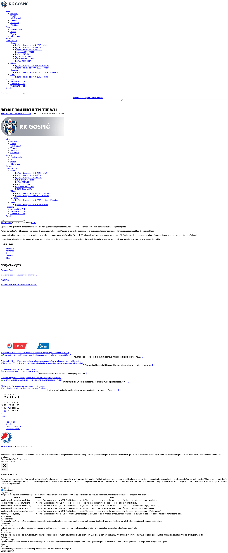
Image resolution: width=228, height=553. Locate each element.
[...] (143, 357)
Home (3, 113)
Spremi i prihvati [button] (7, 551)
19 (8, 408)
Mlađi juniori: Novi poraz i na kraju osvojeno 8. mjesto (23, 386)
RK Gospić (5, 446)
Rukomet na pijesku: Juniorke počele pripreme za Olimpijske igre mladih (31, 378)
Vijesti (17, 113)
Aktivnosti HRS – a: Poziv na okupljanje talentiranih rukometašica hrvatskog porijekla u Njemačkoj (41, 361)
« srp (3, 416)
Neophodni (8, 490)
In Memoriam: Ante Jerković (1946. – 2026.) (19, 369)
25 (5, 410)
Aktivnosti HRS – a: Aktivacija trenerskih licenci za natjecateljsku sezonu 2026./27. (35, 353)
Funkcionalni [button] (6, 516)
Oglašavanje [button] (6, 537)
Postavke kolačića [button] (8, 459)
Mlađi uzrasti (25, 113)
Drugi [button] (3, 544)
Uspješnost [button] (5, 523)
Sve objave (10, 113)
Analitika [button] (4, 530)
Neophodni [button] (5, 488)
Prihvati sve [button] (22, 459)
